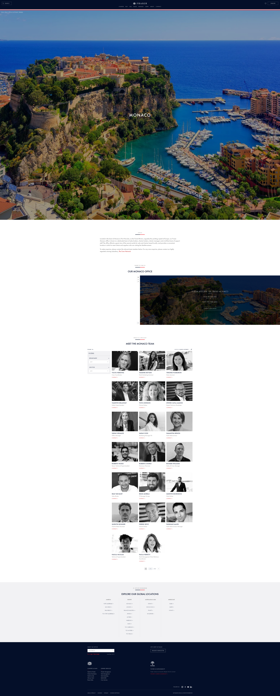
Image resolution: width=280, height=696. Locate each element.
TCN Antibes (129, 630)
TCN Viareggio (129, 627)
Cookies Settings (114, 693)
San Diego (108, 607)
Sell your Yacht (91, 678)
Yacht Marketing (104, 675)
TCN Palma (129, 634)
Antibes (129, 617)
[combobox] (99, 361)
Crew (147, 6)
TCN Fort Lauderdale (108, 613)
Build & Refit (103, 678)
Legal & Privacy (92, 693)
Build (135, 6)
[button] (273, 3)
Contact (158, 6)
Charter (121, 6)
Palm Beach (108, 610)
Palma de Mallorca (129, 610)
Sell (131, 6)
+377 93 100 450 (210, 302)
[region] (70, 300)
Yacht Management (105, 673)
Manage (141, 6)
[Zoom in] (138, 277)
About (152, 6)
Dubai (171, 603)
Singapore (150, 613)
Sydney (150, 603)
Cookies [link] (100, 693)
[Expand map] (138, 323)
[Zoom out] (138, 279)
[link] (7, 3)
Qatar (171, 607)
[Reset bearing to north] (138, 281)
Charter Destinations (92, 673)
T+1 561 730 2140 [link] (93, 654)
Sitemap (106, 693)
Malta (129, 624)
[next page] (159, 569)
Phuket (150, 610)
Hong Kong (150, 607)
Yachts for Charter (92, 671)
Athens (129, 613)
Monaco (129, 603)
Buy (127, 6)
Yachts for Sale (91, 675)
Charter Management (106, 671)
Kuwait (171, 610)
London (129, 607)
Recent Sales (90, 680)
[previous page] (146, 569)
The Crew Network (125, 251)
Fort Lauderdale (108, 603)
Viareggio (129, 620)
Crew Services (104, 680)
